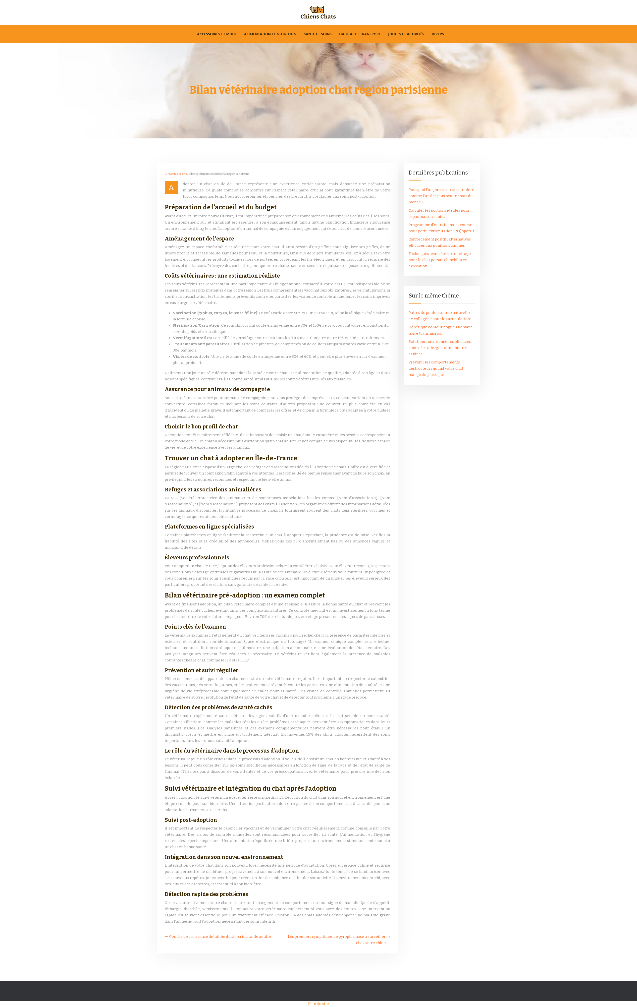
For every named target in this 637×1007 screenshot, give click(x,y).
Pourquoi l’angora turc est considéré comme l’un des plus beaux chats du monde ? (441, 195)
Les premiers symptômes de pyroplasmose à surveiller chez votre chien (337, 939)
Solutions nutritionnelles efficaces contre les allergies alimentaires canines (440, 347)
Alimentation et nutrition (270, 34)
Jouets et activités (406, 34)
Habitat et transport (360, 34)
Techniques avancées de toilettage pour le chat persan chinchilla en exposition (440, 259)
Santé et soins (318, 34)
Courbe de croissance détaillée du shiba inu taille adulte (220, 936)
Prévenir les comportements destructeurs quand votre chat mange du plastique (436, 368)
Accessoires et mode (217, 34)
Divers (438, 34)
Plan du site (318, 1004)
